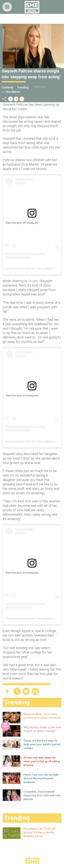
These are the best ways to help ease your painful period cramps (41, 744)
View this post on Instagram (22, 222)
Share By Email (21, 99)
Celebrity (7, 87)
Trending (22, 87)
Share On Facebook (10, 99)
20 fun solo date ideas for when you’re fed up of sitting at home (41, 761)
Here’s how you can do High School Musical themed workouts (40, 778)
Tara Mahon (12, 91)
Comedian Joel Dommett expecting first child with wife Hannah (42, 795)
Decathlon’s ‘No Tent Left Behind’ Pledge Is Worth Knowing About (39, 832)
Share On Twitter (16, 99)
